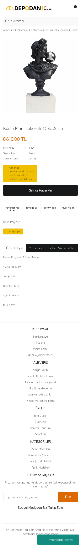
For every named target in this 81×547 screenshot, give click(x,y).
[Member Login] (65, 8)
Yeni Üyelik (40, 415)
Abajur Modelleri (40, 461)
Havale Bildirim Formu (40, 376)
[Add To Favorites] (12, 207)
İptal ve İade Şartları (40, 394)
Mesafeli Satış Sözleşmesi (40, 382)
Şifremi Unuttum (40, 428)
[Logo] (28, 8)
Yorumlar (36, 248)
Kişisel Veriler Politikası (41, 400)
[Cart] (74, 8)
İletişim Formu (40, 349)
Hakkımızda (40, 336)
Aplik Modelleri (41, 467)
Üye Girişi (41, 421)
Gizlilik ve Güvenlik (40, 388)
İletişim (40, 342)
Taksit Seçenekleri (62, 248)
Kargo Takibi (40, 370)
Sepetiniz (40, 434)
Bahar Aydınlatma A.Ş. (40, 355)
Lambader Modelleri (40, 455)
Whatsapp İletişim (61, 540)
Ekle (68, 497)
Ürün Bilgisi (14, 248)
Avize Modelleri (40, 449)
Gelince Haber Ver (40, 190)
